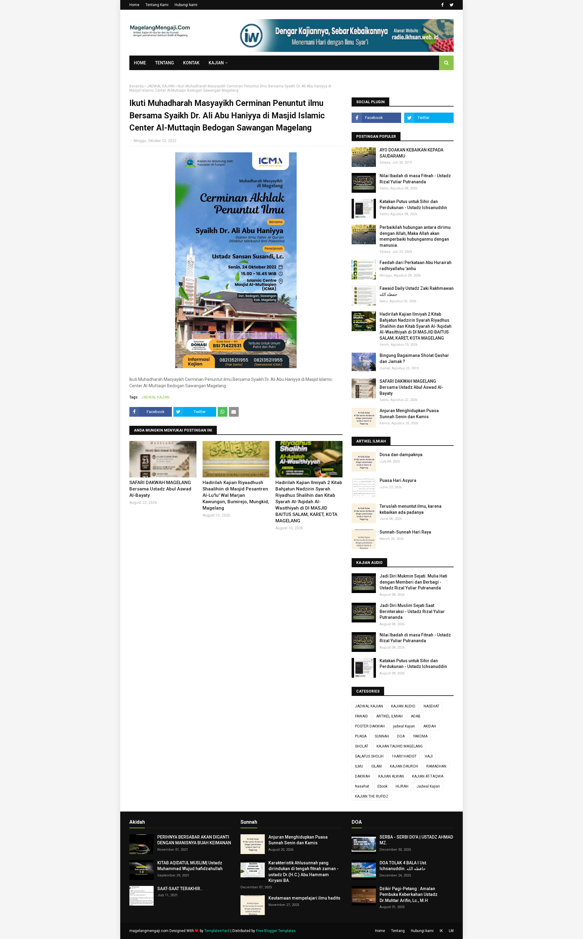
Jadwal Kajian (428, 786)
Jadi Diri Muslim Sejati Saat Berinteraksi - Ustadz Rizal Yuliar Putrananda (412, 611)
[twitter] (451, 5)
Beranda (136, 86)
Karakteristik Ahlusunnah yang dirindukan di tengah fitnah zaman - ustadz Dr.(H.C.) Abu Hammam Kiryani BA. (303, 871)
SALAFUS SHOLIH (369, 756)
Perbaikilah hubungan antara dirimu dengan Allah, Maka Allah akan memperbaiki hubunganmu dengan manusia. (415, 236)
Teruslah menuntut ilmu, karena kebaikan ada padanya (411, 509)
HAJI (429, 756)
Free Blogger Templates (276, 931)
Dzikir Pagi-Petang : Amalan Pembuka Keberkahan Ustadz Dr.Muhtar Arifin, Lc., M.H (409, 894)
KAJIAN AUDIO (403, 706)
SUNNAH (382, 736)
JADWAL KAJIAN (161, 86)
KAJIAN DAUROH (404, 766)
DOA (401, 736)
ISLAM (376, 766)
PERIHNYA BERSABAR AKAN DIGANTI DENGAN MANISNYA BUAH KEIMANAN (194, 840)
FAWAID (361, 716)
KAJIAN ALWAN (391, 776)
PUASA (361, 736)
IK (441, 931)
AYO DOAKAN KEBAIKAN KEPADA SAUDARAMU (411, 152)
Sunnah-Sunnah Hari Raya (405, 532)
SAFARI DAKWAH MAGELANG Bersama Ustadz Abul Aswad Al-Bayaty (160, 489)
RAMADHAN (436, 766)
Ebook (382, 786)
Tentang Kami (157, 5)
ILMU (359, 766)
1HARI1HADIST (404, 756)
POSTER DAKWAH (370, 726)
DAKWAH (362, 776)
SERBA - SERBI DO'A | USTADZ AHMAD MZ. (416, 840)
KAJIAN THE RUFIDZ (371, 796)
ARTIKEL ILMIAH (389, 716)
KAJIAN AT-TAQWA (427, 776)
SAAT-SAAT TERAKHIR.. (180, 888)
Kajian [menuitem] (216, 62)
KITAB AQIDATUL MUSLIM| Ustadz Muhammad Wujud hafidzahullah (190, 865)
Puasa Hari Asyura (398, 480)
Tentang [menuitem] (164, 62)
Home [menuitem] (140, 62)
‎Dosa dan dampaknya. (402, 454)
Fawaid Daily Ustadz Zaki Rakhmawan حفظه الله (417, 291)
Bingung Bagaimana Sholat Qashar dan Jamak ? (414, 358)
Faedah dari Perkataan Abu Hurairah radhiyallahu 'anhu (416, 265)
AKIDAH (429, 726)
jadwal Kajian (404, 726)
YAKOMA (420, 736)
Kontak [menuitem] (191, 62)
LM (451, 931)
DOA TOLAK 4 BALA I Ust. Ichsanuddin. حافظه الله (403, 865)
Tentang (398, 931)
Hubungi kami (186, 5)
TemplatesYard (217, 931)
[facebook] (442, 5)
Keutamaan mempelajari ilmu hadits (304, 898)
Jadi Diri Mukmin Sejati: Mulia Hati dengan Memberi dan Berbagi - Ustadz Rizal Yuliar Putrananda (413, 582)
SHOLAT (361, 746)
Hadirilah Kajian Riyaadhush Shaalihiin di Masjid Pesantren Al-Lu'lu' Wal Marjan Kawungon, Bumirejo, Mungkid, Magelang (236, 495)
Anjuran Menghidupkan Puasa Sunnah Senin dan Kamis (409, 413)
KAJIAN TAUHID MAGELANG (400, 746)
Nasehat (362, 786)
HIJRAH (402, 786)
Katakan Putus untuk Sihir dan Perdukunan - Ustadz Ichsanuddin (413, 204)
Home (134, 5)
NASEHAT (431, 706)
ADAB (416, 716)
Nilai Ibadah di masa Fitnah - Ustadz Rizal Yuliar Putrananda (415, 178)
